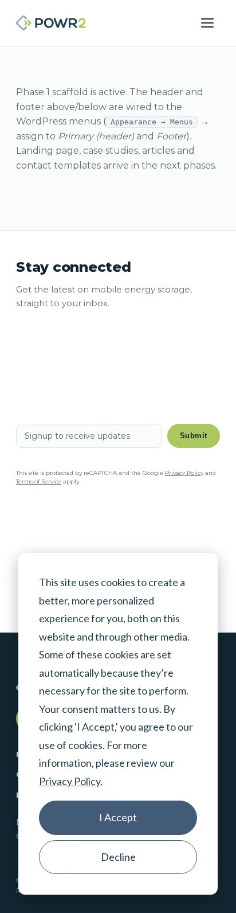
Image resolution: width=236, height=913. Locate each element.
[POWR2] (51, 22)
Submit (193, 435)
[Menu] (207, 23)
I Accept (118, 817)
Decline (118, 856)
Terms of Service (38, 481)
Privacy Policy (69, 781)
